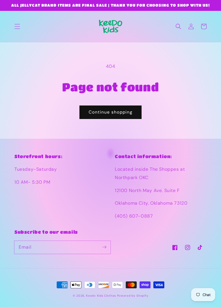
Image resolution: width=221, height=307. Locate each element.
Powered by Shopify (132, 296)
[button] (17, 26)
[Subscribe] (104, 247)
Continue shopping (110, 112)
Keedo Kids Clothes (101, 296)
